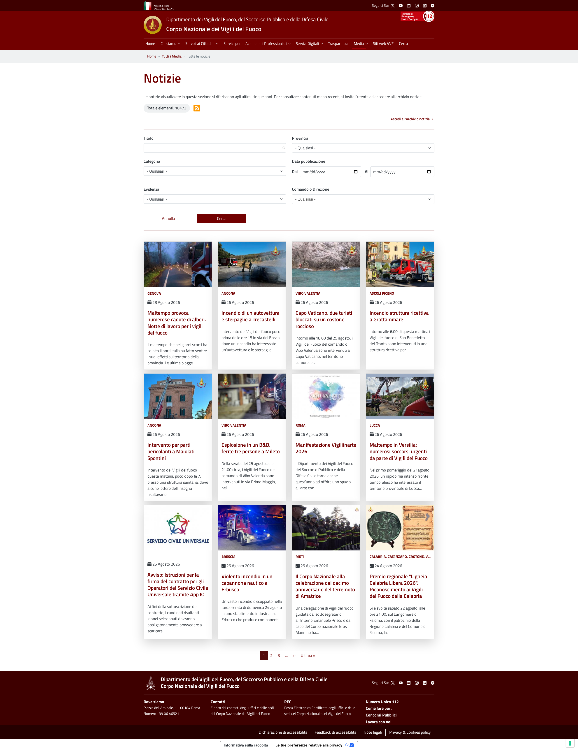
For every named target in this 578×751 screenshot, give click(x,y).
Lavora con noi (379, 722)
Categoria (152, 161)
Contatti (218, 702)
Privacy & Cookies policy (410, 732)
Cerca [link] (403, 43)
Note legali (373, 732)
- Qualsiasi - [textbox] (305, 199)
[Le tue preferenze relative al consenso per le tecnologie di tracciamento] (570, 743)
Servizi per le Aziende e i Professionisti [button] (255, 43)
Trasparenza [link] (338, 43)
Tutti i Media (172, 56)
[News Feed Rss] (196, 108)
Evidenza (151, 189)
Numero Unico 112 (382, 702)
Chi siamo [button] (168, 43)
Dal (295, 172)
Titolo (149, 138)
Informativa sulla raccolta (246, 745)
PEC (287, 702)
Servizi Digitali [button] (307, 43)
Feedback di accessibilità (335, 732)
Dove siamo (154, 702)
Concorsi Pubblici (381, 715)
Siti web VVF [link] (383, 43)
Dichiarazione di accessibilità (283, 732)
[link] (159, 5)
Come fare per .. (380, 708)
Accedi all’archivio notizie (410, 119)
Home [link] (150, 43)
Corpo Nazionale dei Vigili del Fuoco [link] (213, 29)
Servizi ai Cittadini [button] (199, 43)
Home (151, 56)
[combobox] (363, 199)
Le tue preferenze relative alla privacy (308, 745)
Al (366, 172)
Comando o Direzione (310, 189)
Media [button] (359, 43)
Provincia (300, 138)
